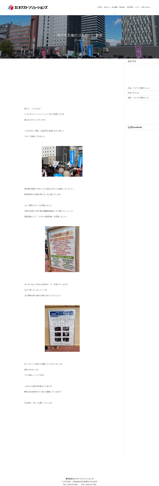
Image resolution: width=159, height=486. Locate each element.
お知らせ (107, 7)
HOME (99, 7)
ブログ (137, 7)
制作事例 (130, 7)
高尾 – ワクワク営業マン (137, 98)
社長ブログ (132, 93)
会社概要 (115, 7)
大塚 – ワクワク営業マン (137, 88)
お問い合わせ (145, 7)
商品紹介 (122, 7)
